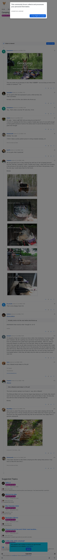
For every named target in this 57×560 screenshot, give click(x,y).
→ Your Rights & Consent (38, 16)
